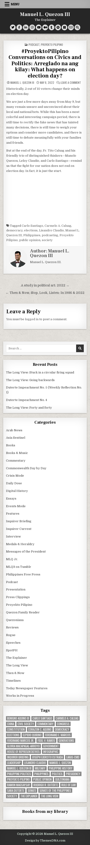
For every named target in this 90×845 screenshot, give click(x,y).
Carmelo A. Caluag (58, 225)
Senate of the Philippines (55, 790)
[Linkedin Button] (26, 27)
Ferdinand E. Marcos (58, 735)
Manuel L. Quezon (60, 763)
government (51, 746)
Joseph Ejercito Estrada (47, 757)
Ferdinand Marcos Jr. (20, 740)
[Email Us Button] (71, 27)
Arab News (14, 430)
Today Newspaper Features (27, 688)
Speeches (13, 642)
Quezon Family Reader (23, 612)
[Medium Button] (45, 27)
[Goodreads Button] (64, 27)
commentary (45, 724)
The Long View (17, 665)
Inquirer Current (18, 529)
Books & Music (17, 453)
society (47, 240)
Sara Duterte (15, 790)
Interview (13, 536)
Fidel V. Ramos (46, 740)
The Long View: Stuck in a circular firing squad (40, 372)
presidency (73, 774)
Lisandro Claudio (51, 230)
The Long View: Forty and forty (29, 407)
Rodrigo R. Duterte (45, 785)
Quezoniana (15, 620)
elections (31, 230)
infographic (50, 751)
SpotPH (12, 650)
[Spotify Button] (58, 27)
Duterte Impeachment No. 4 (26, 400)
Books (10, 445)
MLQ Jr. (12, 559)
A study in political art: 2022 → (45, 285)
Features (12, 513)
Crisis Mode (15, 475)
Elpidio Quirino (32, 735)
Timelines (13, 680)
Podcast (34, 45)
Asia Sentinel (15, 437)
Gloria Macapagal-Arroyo (23, 746)
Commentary (15, 460)
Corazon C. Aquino (39, 729)
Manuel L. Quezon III (45, 14)
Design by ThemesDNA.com (45, 840)
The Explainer (16, 657)
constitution (16, 729)
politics (57, 774)
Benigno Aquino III (18, 718)
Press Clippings (18, 597)
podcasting (50, 235)
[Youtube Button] (39, 27)
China (10, 724)
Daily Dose (14, 483)
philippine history (60, 768)
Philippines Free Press (23, 574)
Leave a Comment (71, 82)
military (40, 768)
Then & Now (15, 673)
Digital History (17, 491)
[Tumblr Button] (51, 27)
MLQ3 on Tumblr (18, 567)
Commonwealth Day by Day (26, 468)
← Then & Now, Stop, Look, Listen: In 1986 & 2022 (45, 293)
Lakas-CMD (72, 757)
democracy (14, 230)
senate (32, 790)
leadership (14, 763)
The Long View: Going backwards (30, 380)
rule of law (68, 785)
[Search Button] (77, 27)
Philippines (31, 235)
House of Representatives (23, 751)
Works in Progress (20, 695)
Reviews (12, 627)
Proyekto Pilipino (52, 45)
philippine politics (19, 774)
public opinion (29, 240)
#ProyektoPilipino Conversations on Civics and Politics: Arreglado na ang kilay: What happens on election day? (45, 63)
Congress (63, 724)
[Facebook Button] (19, 27)
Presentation (15, 589)
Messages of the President (26, 551)
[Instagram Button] (32, 27)
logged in (32, 319)
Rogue (10, 635)
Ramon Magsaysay (18, 785)
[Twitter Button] (13, 27)
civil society (26, 724)
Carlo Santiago (32, 225)
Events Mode (16, 506)
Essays (11, 498)
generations (66, 740)
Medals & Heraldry (20, 544)
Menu (15, 4)
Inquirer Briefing (18, 521)
